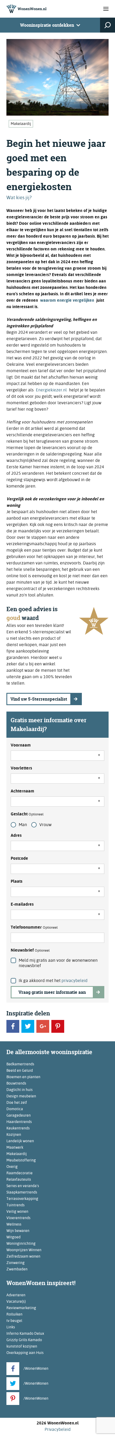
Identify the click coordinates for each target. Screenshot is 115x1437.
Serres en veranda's (22, 1186)
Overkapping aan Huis (25, 1352)
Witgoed (13, 1237)
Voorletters (21, 768)
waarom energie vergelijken (67, 300)
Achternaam (22, 791)
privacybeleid (74, 980)
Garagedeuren (18, 1115)
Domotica (14, 1109)
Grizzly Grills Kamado (24, 1340)
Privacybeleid (58, 1429)
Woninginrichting (21, 1243)
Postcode (19, 858)
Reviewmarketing (21, 1308)
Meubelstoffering (21, 1160)
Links (10, 1327)
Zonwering (15, 1263)
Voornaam (21, 745)
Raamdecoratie (19, 1173)
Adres (16, 835)
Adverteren (15, 1295)
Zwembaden (17, 1269)
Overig (12, 1166)
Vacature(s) (16, 1301)
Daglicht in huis (19, 1089)
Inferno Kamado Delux (25, 1333)
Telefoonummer (34, 927)
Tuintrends (15, 1205)
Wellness (13, 1224)
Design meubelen (21, 1096)
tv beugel (14, 1320)
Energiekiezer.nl (51, 389)
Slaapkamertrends (21, 1192)
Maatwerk (14, 1147)
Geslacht (27, 813)
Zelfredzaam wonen (23, 1256)
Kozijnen (13, 1134)
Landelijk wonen (20, 1141)
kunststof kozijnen (21, 1346)
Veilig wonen (17, 1211)
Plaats (16, 881)
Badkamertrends (20, 1064)
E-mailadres (22, 904)
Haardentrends (19, 1122)
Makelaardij (21, 123)
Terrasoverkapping (22, 1198)
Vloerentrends (18, 1218)
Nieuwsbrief (30, 950)
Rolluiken (14, 1314)
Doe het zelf (16, 1102)
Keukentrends (18, 1128)
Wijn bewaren (17, 1230)
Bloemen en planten (23, 1077)
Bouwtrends (16, 1083)
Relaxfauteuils (18, 1179)
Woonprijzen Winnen (23, 1250)
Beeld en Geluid (19, 1070)
